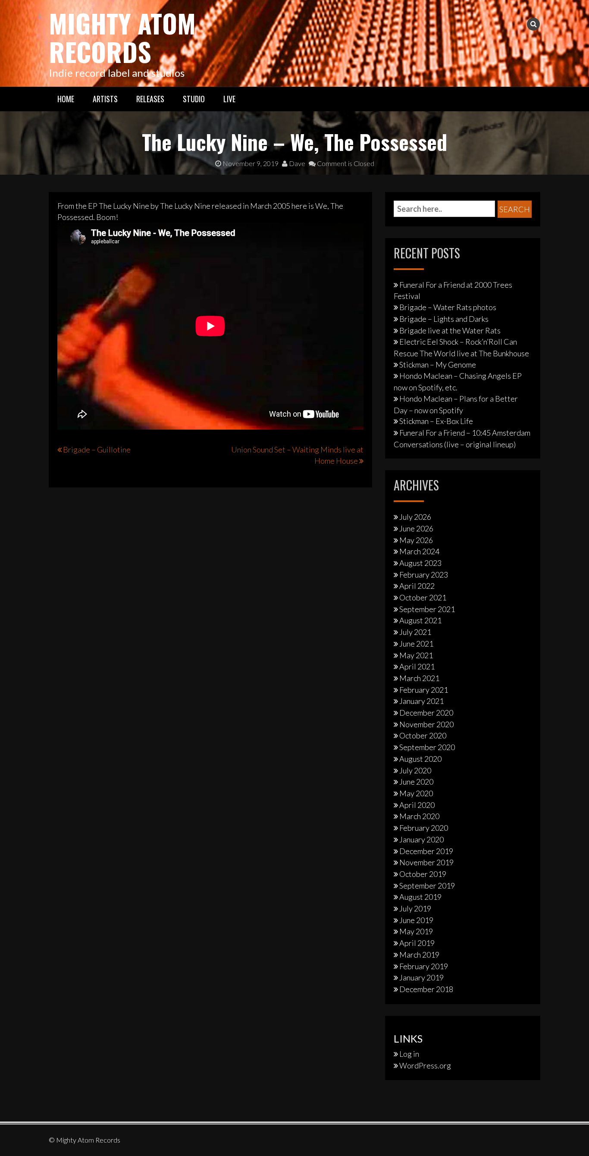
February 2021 (423, 689)
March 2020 (419, 816)
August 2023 (420, 563)
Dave (296, 163)
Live (229, 98)
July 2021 (415, 632)
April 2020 (417, 805)
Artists (105, 98)
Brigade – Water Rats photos (447, 307)
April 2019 (417, 943)
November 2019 (426, 862)
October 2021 (422, 597)
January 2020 (421, 839)
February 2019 (423, 966)
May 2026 (416, 540)
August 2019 (420, 897)
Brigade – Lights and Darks (444, 319)
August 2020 (420, 758)
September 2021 (427, 609)
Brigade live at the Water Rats (450, 330)
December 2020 (426, 712)
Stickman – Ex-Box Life (436, 421)
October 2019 (422, 874)
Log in (409, 1054)
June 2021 (416, 643)
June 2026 (416, 528)
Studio (194, 98)
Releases (150, 98)
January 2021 (421, 701)
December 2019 (426, 851)
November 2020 (426, 724)
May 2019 (416, 931)
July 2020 (415, 770)
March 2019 (419, 954)
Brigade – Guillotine (97, 449)
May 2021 (416, 655)
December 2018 (426, 989)
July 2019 (415, 908)
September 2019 (427, 885)
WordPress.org (425, 1065)
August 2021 (420, 620)
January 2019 (421, 977)
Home (65, 98)
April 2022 (417, 586)
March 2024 (419, 551)
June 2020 (416, 781)
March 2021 (419, 678)
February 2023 (423, 574)
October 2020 (422, 735)
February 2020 (423, 827)
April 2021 (417, 666)
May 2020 (416, 793)
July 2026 (415, 516)
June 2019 (416, 920)
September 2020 (427, 747)
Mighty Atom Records (122, 36)
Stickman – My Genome (437, 364)
